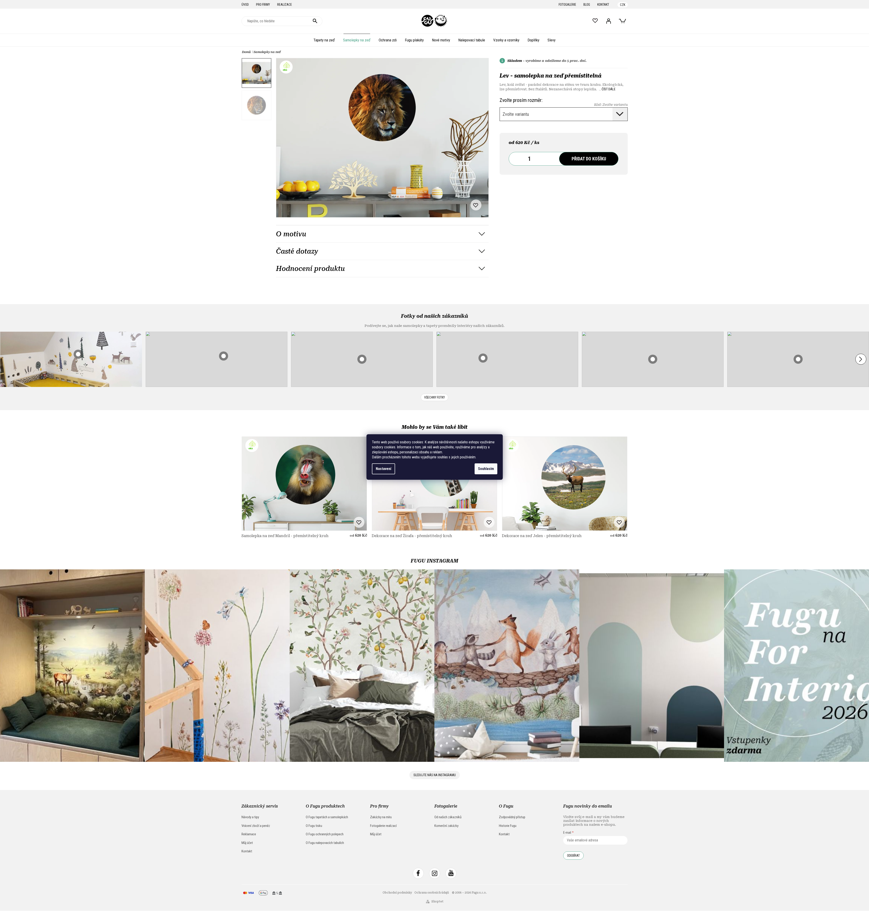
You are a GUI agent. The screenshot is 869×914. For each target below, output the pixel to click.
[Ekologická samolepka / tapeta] (304, 483)
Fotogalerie (567, 4)
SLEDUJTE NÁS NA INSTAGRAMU (434, 775)
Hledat (315, 21)
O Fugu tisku (314, 826)
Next (860, 359)
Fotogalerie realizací (383, 826)
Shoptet (437, 901)
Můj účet (247, 843)
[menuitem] (324, 40)
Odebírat (573, 855)
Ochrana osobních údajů (431, 892)
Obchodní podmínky (397, 892)
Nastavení (383, 469)
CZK (622, 5)
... (607, 89)
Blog (586, 4)
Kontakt (603, 4)
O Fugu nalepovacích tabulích (325, 843)
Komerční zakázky (446, 826)
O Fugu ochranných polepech (325, 834)
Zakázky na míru (381, 817)
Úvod (245, 4)
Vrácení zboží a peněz (256, 826)
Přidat (589, 159)
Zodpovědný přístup (512, 817)
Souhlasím (486, 469)
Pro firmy (263, 4)
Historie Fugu (507, 826)
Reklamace (249, 834)
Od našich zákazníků (447, 817)
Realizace (284, 4)
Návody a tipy (250, 817)
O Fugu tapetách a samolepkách (327, 817)
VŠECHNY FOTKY (434, 397)
